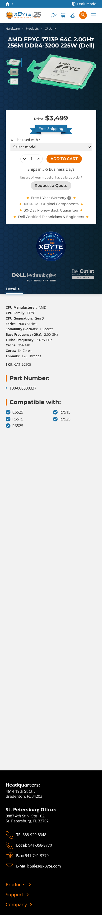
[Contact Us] (53, 15)
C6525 (17, 412)
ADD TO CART (64, 158)
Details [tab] (12, 289)
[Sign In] (72, 15)
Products (15, 885)
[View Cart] (63, 15)
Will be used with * (25, 140)
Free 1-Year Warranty (48, 198)
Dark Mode (86, 4)
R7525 (65, 419)
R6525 (17, 425)
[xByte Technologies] (24, 15)
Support (14, 894)
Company (16, 904)
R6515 (17, 419)
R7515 (65, 412)
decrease (24, 159)
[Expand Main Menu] (93, 15)
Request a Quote (51, 185)
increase (39, 159)
